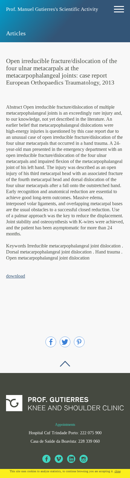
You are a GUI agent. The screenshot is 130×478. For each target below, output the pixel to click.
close (118, 471)
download (15, 276)
